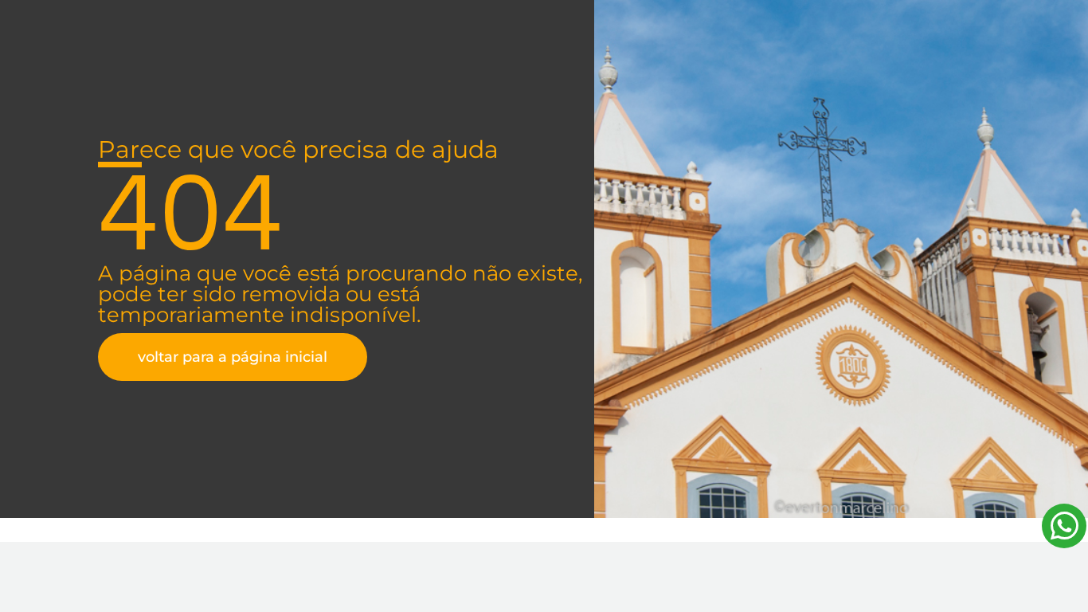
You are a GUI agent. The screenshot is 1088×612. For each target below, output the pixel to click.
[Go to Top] (1064, 588)
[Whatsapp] (1064, 526)
